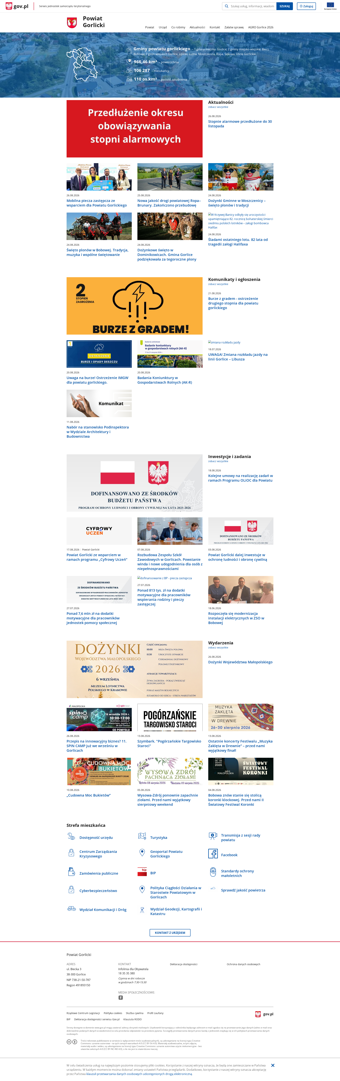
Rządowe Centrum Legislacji (83, 1013)
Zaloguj (309, 7)
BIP (68, 1019)
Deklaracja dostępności (183, 964)
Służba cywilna (134, 1013)
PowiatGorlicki (94, 22)
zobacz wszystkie (218, 107)
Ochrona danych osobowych (243, 964)
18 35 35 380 (126, 973)
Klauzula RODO (132, 1019)
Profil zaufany (155, 1013)
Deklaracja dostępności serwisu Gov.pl (97, 1019)
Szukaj (285, 6)
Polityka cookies (113, 1013)
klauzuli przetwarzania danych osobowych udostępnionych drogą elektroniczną (139, 1074)
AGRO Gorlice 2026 (260, 27)
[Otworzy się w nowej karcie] (120, 997)
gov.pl (268, 1015)
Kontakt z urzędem (170, 933)
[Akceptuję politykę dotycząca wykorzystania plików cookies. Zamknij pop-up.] (273, 1065)
